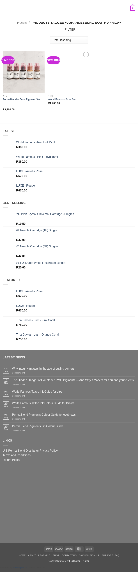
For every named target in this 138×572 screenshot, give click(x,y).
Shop (56, 555)
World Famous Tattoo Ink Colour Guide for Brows (43, 403)
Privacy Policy (49, 450)
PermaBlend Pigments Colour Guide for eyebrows (44, 414)
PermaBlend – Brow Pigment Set (21, 99)
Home (22, 22)
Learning (44, 555)
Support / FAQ (110, 555)
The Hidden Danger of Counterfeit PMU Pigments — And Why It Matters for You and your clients (73, 380)
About (32, 555)
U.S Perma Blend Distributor (21, 450)
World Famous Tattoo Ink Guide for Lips (37, 391)
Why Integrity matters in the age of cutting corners (43, 368)
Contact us (69, 555)
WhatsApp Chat (21, 567)
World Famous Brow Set (62, 99)
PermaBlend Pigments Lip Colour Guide (37, 426)
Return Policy (11, 459)
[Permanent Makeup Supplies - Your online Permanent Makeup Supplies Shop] (69, 8)
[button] (5, 8)
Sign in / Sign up (89, 555)
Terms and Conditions (17, 455)
